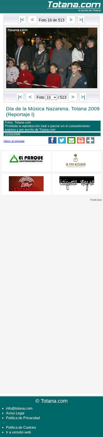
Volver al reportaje (14, 141)
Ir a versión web (18, 432)
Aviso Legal (15, 413)
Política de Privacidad (23, 418)
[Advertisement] (51, 231)
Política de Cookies (21, 427)
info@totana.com (19, 408)
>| (81, 19)
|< (22, 19)
